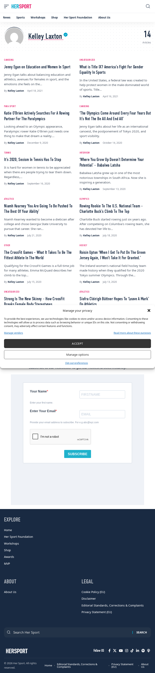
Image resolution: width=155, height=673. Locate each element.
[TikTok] (132, 651)
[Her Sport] (21, 6)
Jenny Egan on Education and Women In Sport (37, 67)
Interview (85, 153)
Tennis (7, 153)
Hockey (83, 245)
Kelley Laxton (16, 90)
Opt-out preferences (76, 363)
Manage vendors (13, 333)
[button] (149, 310)
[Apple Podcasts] (148, 651)
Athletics (9, 199)
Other (7, 245)
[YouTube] (121, 651)
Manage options (77, 354)
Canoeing (9, 60)
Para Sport (10, 106)
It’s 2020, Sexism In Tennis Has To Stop (32, 160)
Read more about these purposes (132, 333)
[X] (114, 651)
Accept (77, 343)
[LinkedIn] (137, 651)
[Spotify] (143, 651)
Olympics (84, 199)
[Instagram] (126, 651)
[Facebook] (109, 651)
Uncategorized (87, 60)
